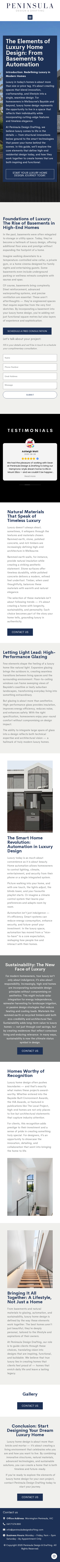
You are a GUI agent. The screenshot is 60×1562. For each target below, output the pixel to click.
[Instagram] (54, 1556)
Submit (30, 395)
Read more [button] (30, 476)
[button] (30, 17)
